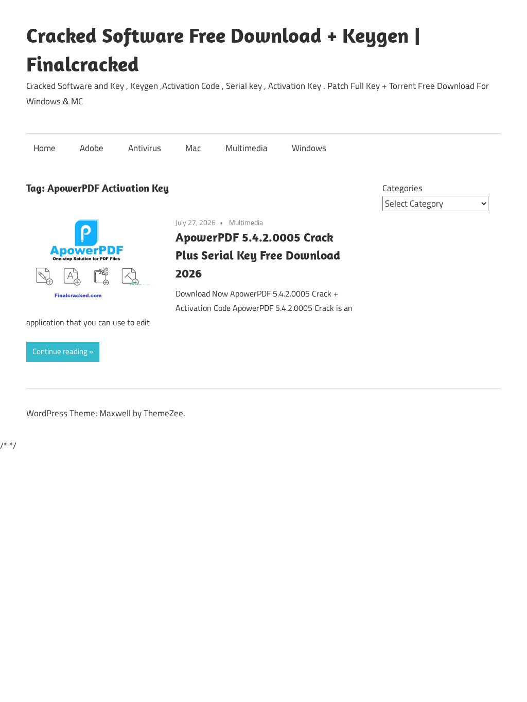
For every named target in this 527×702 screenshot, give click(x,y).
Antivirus (144, 148)
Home (44, 148)
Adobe (91, 148)
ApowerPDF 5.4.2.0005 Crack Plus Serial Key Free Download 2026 (257, 255)
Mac (193, 148)
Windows (309, 148)
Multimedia (246, 148)
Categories (402, 188)
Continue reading (59, 351)
